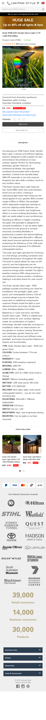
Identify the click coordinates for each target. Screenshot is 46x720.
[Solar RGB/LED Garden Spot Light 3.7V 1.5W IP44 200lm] (21, 89)
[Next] (42, 67)
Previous (3, 450)
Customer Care (11, 650)
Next (41, 450)
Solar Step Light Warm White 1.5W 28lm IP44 (32, 458)
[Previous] (4, 67)
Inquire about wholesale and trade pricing (19, 115)
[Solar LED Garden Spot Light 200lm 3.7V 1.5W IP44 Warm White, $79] (11, 444)
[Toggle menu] (3, 3)
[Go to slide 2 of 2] (23, 471)
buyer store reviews (19, 44)
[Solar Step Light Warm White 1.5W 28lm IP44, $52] (32, 444)
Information (9, 666)
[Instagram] (23, 686)
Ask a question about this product (15, 112)
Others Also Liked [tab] (23, 429)
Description (23, 143)
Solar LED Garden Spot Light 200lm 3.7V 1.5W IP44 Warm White (11, 459)
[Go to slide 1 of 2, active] (20, 471)
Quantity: (6, 119)
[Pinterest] (28, 686)
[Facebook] (18, 686)
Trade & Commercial (13, 673)
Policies (8, 658)
